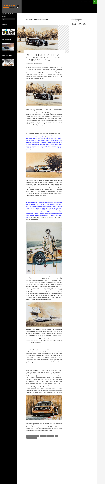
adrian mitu (43, 435)
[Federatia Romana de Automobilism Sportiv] (8, 32)
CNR (67, 1)
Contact (80, 1)
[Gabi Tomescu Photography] (78, 24)
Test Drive (61, 1)
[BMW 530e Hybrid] (8, 47)
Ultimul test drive (6, 39)
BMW (57, 435)
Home (56, 1)
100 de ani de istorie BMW (32, 435)
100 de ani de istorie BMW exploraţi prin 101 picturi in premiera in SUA (43, 57)
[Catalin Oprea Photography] (76, 20)
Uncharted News (30, 52)
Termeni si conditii (88, 1)
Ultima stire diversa (7, 55)
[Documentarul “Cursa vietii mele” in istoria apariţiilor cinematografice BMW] (8, 62)
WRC (75, 1)
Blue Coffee (50, 435)
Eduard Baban (38, 63)
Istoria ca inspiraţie (31, 437)
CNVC (71, 1)
